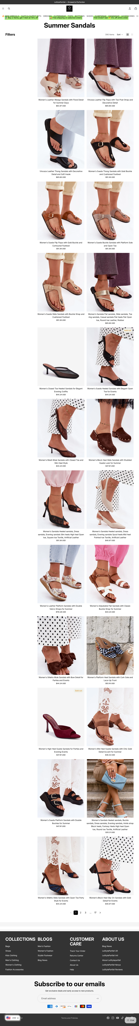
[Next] (100, 912)
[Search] (9, 9)
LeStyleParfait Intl (110, 955)
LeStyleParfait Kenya (111, 965)
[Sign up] (97, 998)
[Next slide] (80, 68)
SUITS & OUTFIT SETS (31, 16)
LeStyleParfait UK (110, 951)
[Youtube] (117, 1018)
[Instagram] (112, 1018)
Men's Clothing (12, 960)
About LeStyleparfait (111, 960)
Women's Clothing (13, 965)
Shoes (8, 951)
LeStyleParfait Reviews (112, 969)
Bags (7, 946)
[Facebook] (108, 1018)
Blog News (42, 960)
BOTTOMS (80, 16)
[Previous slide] (41, 68)
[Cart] (136, 9)
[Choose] (80, 93)
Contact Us (75, 960)
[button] (120, 35)
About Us (74, 965)
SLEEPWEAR (100, 16)
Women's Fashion (45, 951)
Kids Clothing (11, 955)
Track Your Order (77, 951)
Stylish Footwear (45, 955)
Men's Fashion (44, 946)
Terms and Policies (69, 1018)
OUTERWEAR (60, 16)
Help (72, 969)
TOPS (70, 16)
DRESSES (47, 16)
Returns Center (76, 955)
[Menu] (3, 8)
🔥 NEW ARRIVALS (10, 16)
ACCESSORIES (128, 16)
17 (95, 912)
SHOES (90, 16)
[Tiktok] (122, 1018)
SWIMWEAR (113, 16)
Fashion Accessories (14, 969)
